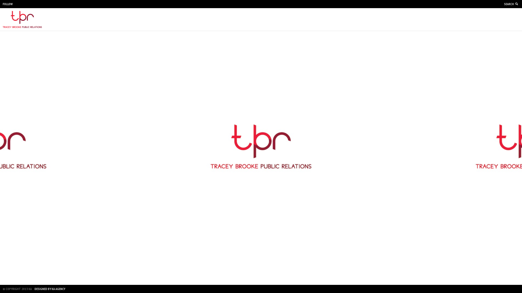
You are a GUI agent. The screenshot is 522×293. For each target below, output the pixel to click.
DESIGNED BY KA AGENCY (50, 289)
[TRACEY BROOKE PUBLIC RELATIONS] (22, 19)
